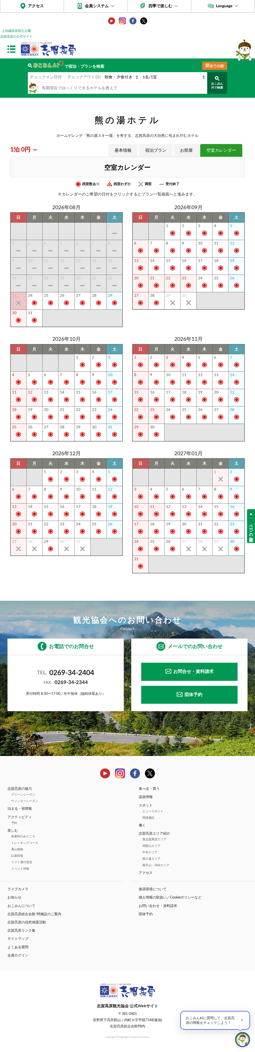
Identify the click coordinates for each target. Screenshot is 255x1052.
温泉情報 (146, 797)
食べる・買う (149, 789)
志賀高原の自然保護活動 (26, 922)
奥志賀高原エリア (154, 839)
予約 (14, 822)
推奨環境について (153, 889)
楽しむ (12, 830)
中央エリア (149, 852)
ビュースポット (152, 811)
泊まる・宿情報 (19, 808)
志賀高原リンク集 (21, 930)
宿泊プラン (155, 150)
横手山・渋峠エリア (155, 865)
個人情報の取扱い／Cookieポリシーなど (170, 897)
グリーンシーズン (23, 794)
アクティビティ (19, 817)
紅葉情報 (17, 855)
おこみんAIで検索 (217, 85)
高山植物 (17, 849)
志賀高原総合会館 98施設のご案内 (34, 914)
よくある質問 (17, 947)
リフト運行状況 (21, 862)
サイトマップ (17, 939)
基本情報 (123, 150)
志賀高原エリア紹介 (154, 833)
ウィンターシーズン (24, 801)
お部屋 (186, 150)
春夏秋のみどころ (23, 836)
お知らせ (14, 897)
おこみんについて (21, 906)
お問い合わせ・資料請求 (158, 906)
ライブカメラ (17, 889)
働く (142, 825)
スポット (146, 805)
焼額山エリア (151, 845)
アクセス (36, 6)
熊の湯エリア (151, 858)
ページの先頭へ (251, 530)
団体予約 (193, 695)
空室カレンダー (221, 150)
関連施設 (148, 817)
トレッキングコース (24, 842)
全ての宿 (217, 66)
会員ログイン (17, 955)
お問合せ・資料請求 (193, 671)
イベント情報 (20, 868)
